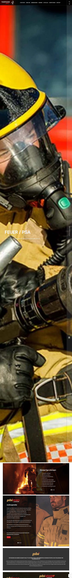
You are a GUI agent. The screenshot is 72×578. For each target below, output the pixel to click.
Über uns (28, 2)
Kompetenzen (52, 2)
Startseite (22, 2)
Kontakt (8, 537)
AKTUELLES (45, 2)
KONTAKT (58, 2)
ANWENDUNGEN (34, 2)
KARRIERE (40, 2)
